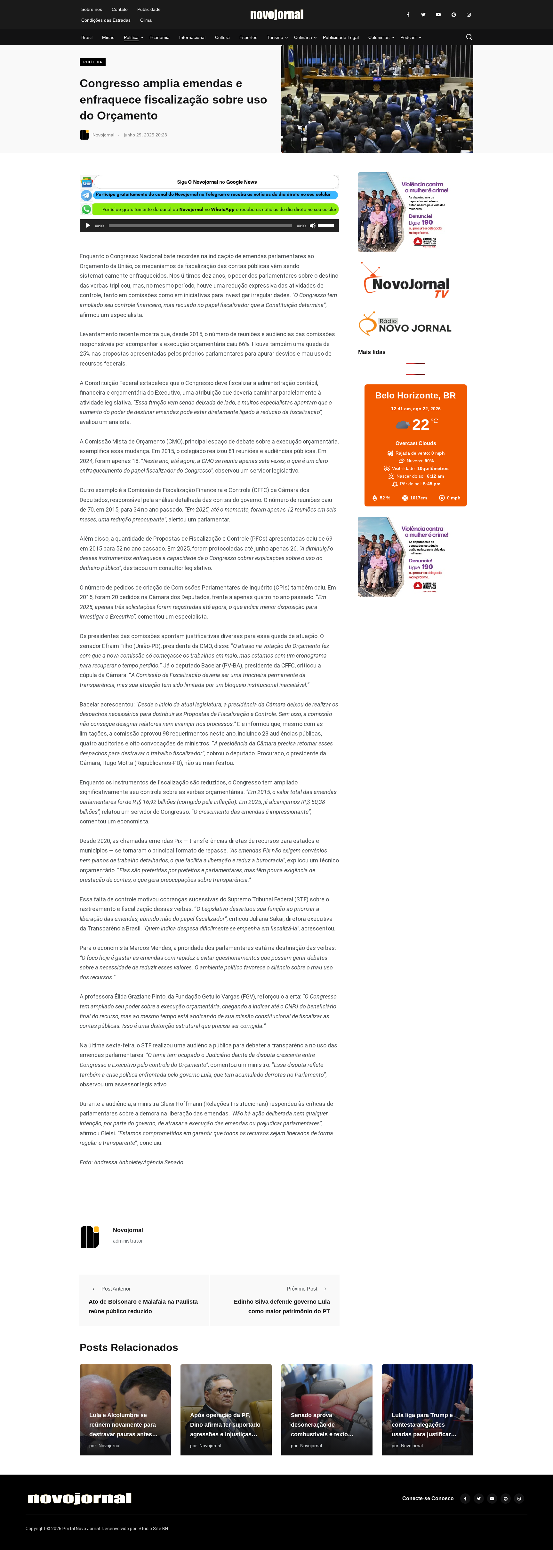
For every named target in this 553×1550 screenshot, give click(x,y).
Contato (120, 9)
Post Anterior (116, 1289)
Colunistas (378, 37)
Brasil (86, 37)
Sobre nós (91, 9)
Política (131, 37)
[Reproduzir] (88, 225)
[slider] (327, 225)
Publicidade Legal (341, 37)
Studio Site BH (153, 1528)
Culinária (303, 37)
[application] (209, 225)
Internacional (192, 37)
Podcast (408, 37)
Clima (146, 20)
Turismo (275, 37)
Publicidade (149, 9)
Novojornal (128, 1230)
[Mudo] (312, 225)
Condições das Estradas (106, 20)
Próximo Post (302, 1289)
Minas (108, 37)
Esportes (248, 37)
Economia (159, 37)
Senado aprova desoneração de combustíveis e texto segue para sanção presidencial (319, 1434)
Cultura (222, 37)
